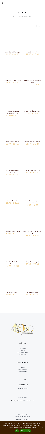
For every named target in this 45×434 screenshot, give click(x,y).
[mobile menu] (42, 3)
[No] (42, 427)
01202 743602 (23, 385)
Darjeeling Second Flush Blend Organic (32, 232)
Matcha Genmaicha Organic (12, 52)
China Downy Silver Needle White (32, 81)
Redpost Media (26, 416)
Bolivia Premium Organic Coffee (32, 202)
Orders (22, 368)
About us (22, 350)
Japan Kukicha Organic (12, 142)
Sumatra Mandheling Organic (32, 111)
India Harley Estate (32, 292)
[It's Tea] (22, 3)
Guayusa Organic (12, 292)
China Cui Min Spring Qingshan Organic (12, 112)
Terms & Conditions (22, 352)
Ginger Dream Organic (32, 262)
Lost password (23, 372)
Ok (17, 431)
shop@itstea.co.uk (23, 388)
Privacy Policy (22, 354)
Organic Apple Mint (32, 52)
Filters (39, 26)
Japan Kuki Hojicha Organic (12, 231)
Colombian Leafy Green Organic (13, 263)
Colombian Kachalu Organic (12, 80)
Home (13, 16)
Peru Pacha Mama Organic (32, 142)
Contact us (22, 348)
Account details (22, 370)
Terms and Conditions (22, 419)
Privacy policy (25, 431)
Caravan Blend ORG (13, 201)
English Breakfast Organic (32, 170)
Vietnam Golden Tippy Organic (12, 171)
